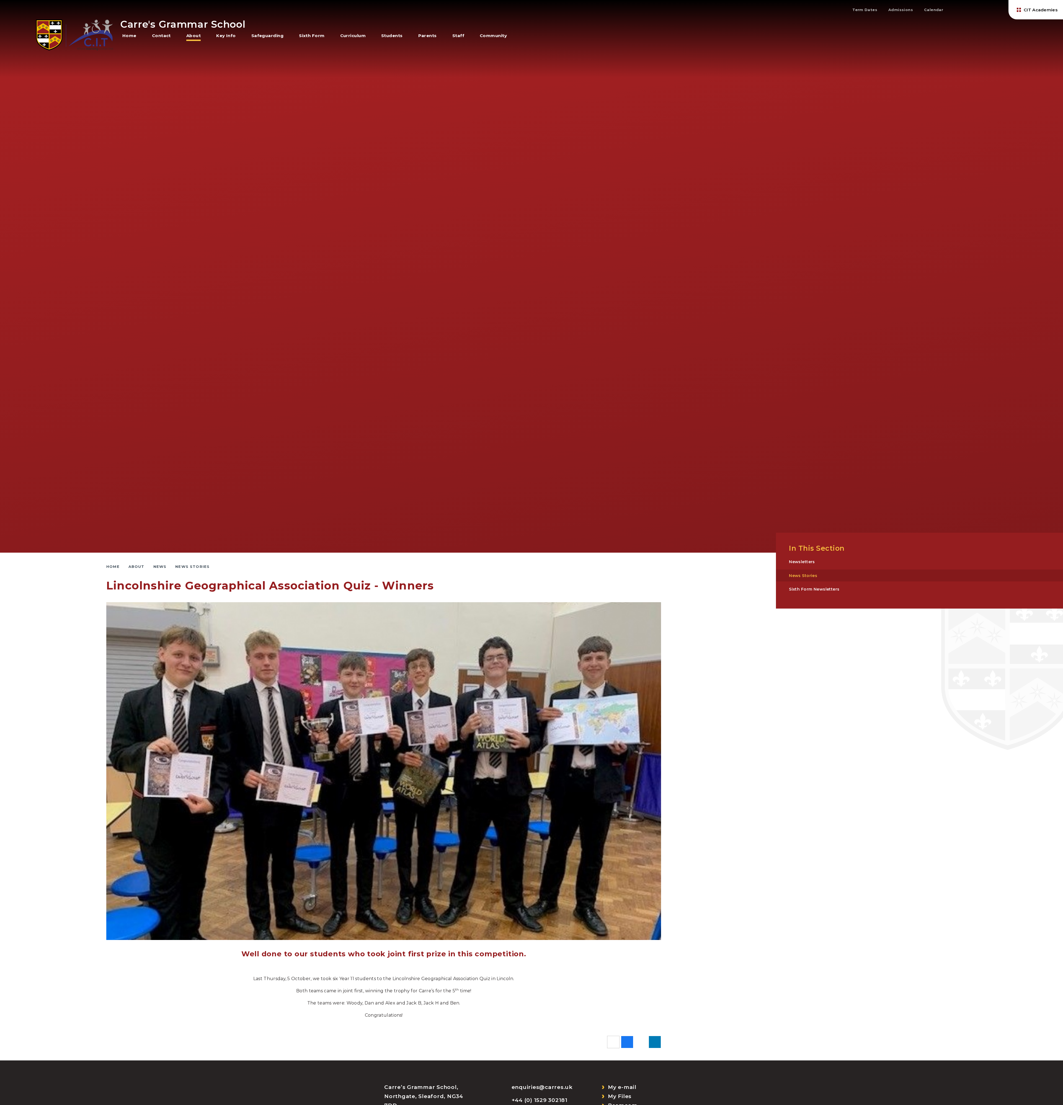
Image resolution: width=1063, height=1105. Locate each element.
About (136, 566)
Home (113, 566)
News (160, 566)
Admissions (900, 9)
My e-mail (622, 1087)
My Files (619, 1096)
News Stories (192, 566)
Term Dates (864, 9)
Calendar (933, 9)
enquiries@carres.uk (542, 1087)
